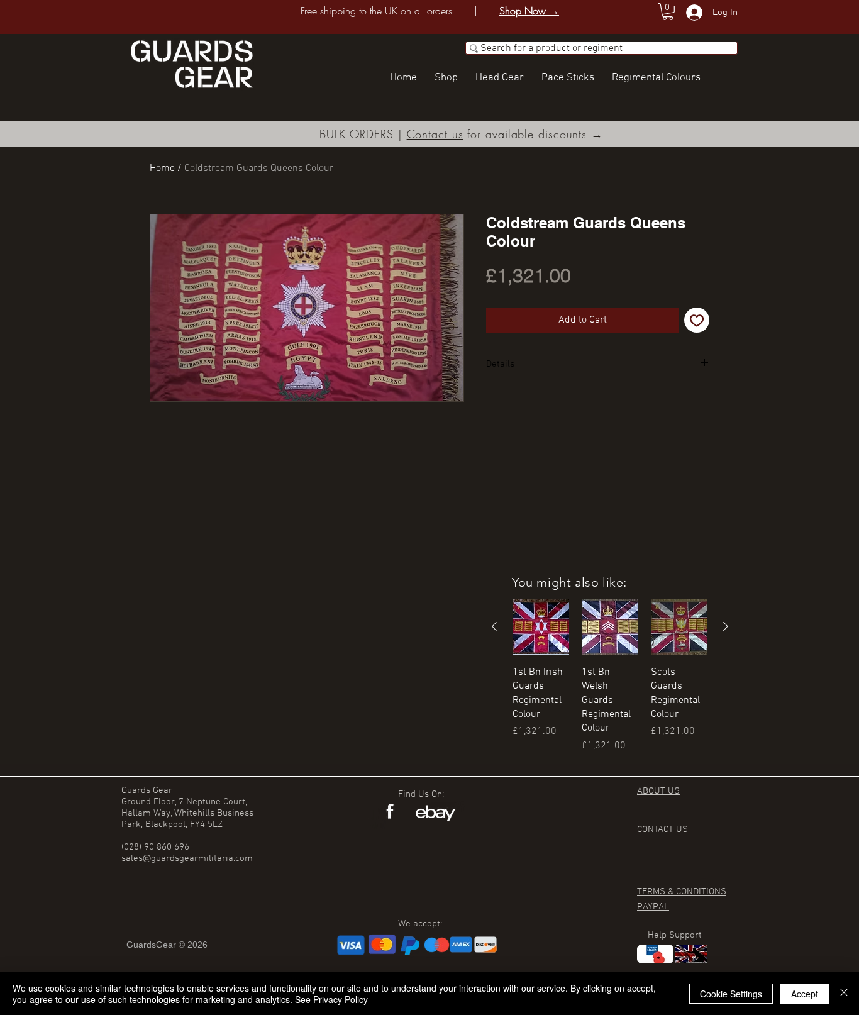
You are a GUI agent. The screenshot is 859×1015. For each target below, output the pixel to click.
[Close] (843, 993)
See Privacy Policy (331, 999)
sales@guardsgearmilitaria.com (187, 858)
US (682, 829)
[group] (610, 676)
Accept (804, 993)
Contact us (435, 133)
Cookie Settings (731, 993)
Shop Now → (529, 11)
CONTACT (656, 829)
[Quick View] (541, 627)
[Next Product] (725, 626)
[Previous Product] (494, 626)
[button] (668, 11)
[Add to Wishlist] (696, 320)
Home (162, 168)
